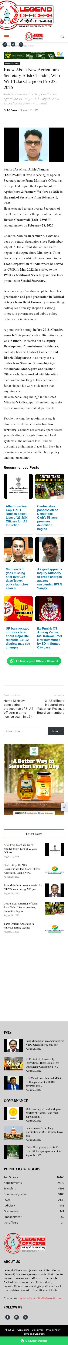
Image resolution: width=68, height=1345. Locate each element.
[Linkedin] (45, 118)
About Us (9, 1329)
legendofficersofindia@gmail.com (40, 1298)
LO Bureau (12, 110)
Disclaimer (37, 1329)
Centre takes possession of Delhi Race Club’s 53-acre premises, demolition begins (47, 518)
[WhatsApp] (37, 118)
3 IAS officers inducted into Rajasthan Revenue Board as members (50, 707)
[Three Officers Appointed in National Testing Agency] (54, 928)
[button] (6, 37)
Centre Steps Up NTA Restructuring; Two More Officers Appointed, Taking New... (22, 868)
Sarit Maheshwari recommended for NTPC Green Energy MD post (23, 887)
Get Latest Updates (36, 1340)
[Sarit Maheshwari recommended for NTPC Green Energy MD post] (54, 890)
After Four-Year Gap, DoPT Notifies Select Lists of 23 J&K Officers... (20, 848)
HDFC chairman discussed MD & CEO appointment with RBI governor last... (44, 1081)
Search (56, 731)
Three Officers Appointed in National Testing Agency (19, 925)
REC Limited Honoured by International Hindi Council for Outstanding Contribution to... (42, 1062)
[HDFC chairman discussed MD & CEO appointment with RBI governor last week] (13, 1083)
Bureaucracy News (12, 63)
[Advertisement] (34, 975)
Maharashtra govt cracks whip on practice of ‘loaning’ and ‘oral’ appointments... (43, 1112)
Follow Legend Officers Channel (37, 660)
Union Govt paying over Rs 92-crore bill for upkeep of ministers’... (45, 1149)
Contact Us (23, 1329)
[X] (21, 44)
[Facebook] (4, 44)
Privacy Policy (53, 1329)
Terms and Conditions (34, 1333)
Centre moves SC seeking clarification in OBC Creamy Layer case (44, 1131)
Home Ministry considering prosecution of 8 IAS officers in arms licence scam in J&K (18, 708)
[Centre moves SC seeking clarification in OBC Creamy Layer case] (13, 1133)
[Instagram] (13, 44)
